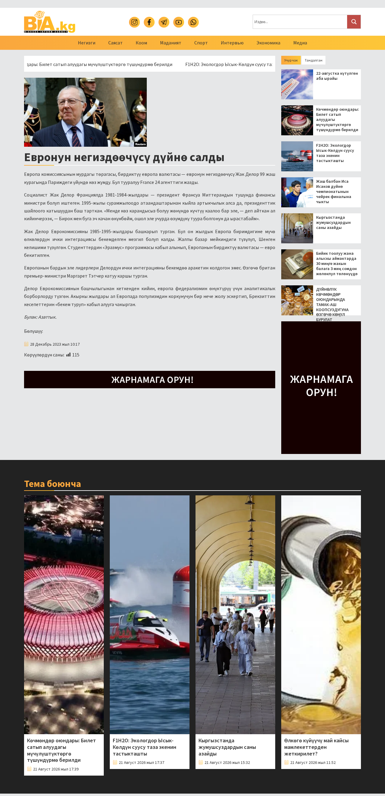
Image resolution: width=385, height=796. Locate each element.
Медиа (300, 43)
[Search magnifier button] (354, 22)
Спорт (201, 43)
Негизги (86, 43)
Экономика (268, 43)
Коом (141, 43)
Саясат (115, 43)
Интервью (232, 43)
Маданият (170, 43)
